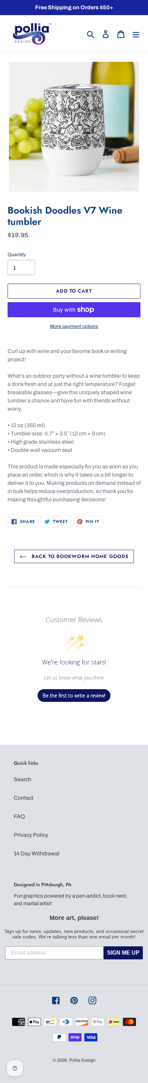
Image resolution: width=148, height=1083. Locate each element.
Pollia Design (82, 1060)
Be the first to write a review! (74, 695)
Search (22, 779)
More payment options (74, 326)
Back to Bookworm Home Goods (79, 556)
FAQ (19, 816)
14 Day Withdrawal (37, 853)
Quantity (17, 254)
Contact (23, 798)
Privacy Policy (31, 835)
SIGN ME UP (123, 953)
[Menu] (136, 33)
